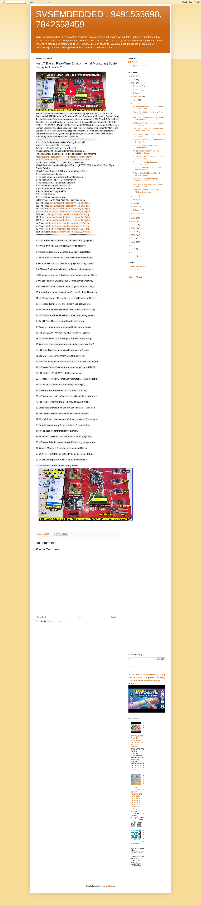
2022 (133, 221)
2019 (133, 232)
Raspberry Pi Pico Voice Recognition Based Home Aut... (147, 185)
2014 (133, 249)
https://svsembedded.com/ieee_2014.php (69, 226)
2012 (133, 256)
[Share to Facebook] (63, 534)
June (135, 196)
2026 (133, 76)
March (136, 207)
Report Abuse (135, 277)
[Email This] (55, 534)
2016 (133, 242)
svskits (134, 62)
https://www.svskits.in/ (81, 157)
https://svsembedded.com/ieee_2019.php (70, 211)
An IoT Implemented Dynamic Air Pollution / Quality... (146, 152)
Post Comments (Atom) (56, 621)
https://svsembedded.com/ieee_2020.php (70, 208)
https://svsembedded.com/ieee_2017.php (70, 217)
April (135, 203)
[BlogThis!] (58, 534)
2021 (133, 225)
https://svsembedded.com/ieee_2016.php (70, 220)
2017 (133, 239)
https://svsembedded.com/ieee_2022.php (70, 203)
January (136, 213)
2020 (133, 228)
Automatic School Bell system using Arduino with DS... (147, 169)
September (137, 97)
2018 (133, 235)
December (137, 86)
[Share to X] (60, 534)
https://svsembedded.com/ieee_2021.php (70, 206)
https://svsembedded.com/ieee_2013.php (69, 229)
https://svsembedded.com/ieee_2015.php (69, 223)
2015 (133, 245)
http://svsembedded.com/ (48, 157)
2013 (133, 252)
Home (78, 617)
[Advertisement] (146, 327)
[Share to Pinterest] (66, 534)
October (136, 93)
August (136, 100)
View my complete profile (138, 66)
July (135, 103)
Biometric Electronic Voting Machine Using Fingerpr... (147, 146)
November (137, 90)
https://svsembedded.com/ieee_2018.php (69, 214)
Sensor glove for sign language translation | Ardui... (145, 163)
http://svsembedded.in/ (47, 159)
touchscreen (136, 270)
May (135, 200)
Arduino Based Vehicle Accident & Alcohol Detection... (146, 174)
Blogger (111, 886)
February (137, 210)
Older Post (115, 617)
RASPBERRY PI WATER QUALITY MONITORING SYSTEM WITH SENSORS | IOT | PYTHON (137, 735)
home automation (138, 266)
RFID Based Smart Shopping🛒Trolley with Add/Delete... (148, 118)
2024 (133, 83)
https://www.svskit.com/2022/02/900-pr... (71, 232)
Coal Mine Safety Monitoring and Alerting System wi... (146, 191)
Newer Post (41, 617)
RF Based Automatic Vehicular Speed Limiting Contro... (148, 107)
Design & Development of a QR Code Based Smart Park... (148, 130)
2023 (133, 218)
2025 (133, 80)
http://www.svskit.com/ (78, 159)
